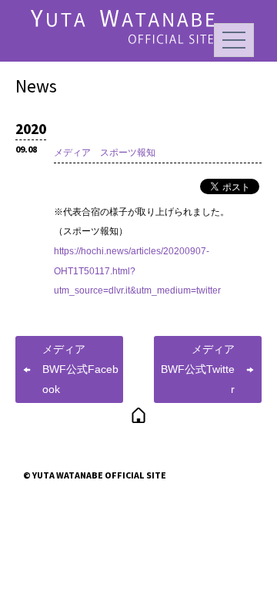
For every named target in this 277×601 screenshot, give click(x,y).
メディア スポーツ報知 (104, 152)
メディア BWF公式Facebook (80, 369)
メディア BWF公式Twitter (203, 369)
